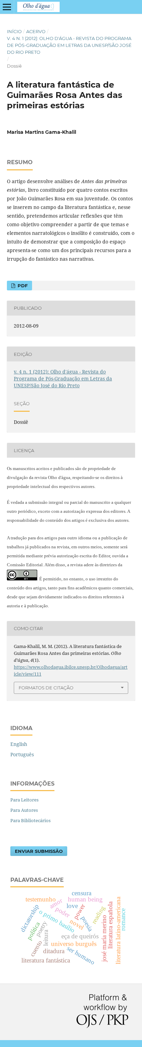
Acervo (35, 31)
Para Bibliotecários (30, 820)
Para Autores (24, 810)
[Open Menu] (7, 7)
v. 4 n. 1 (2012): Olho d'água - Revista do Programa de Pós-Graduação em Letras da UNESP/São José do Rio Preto (69, 45)
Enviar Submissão (39, 851)
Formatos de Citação (46, 687)
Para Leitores (24, 800)
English (18, 744)
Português (22, 754)
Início (14, 31)
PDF (22, 285)
